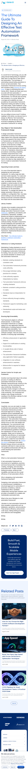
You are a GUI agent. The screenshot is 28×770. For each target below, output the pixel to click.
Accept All (21, 767)
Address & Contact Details (9, 741)
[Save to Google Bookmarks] (22, 526)
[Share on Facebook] (10, 526)
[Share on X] (13, 526)
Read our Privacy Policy (17, 763)
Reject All (13, 767)
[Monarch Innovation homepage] (7, 2)
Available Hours (7, 744)
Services (5, 734)
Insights (10, 63)
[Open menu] (25, 2)
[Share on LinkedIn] (16, 526)
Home (4, 63)
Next (14, 530)
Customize (4, 767)
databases (4, 213)
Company (5, 737)
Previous (6, 530)
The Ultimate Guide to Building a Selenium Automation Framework (11, 237)
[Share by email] (19, 526)
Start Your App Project (13, 573)
